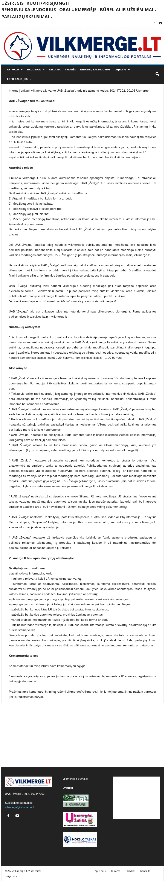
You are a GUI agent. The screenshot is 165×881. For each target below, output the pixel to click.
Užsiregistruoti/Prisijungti (35, 3)
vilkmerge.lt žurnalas (76, 778)
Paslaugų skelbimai (25, 16)
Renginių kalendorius (28, 9)
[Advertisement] (82, 735)
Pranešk (70, 69)
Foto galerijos (17, 78)
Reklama (55, 69)
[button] (157, 74)
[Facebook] (153, 24)
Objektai (120, 69)
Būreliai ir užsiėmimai (126, 9)
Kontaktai (145, 870)
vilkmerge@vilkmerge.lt (19, 807)
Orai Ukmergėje (77, 9)
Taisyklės (130, 870)
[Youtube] (160, 24)
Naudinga (34, 69)
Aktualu (13, 69)
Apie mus (100, 870)
